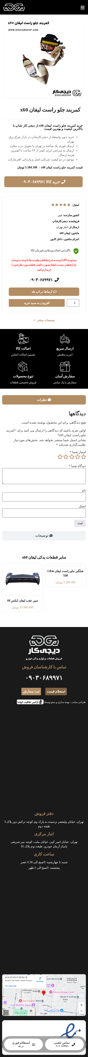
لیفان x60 (64, 233)
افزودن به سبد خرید (37, 303)
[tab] (44, 400)
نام (84, 490)
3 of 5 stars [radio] (71, 456)
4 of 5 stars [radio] (65, 456)
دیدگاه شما (77, 466)
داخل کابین (56, 239)
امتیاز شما (78, 452)
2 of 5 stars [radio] (77, 456)
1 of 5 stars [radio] (83, 456)
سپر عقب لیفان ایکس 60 (22, 600)
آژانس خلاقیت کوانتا (29, 702)
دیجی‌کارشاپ (60, 221)
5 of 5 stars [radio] (59, 456)
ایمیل (82, 506)
